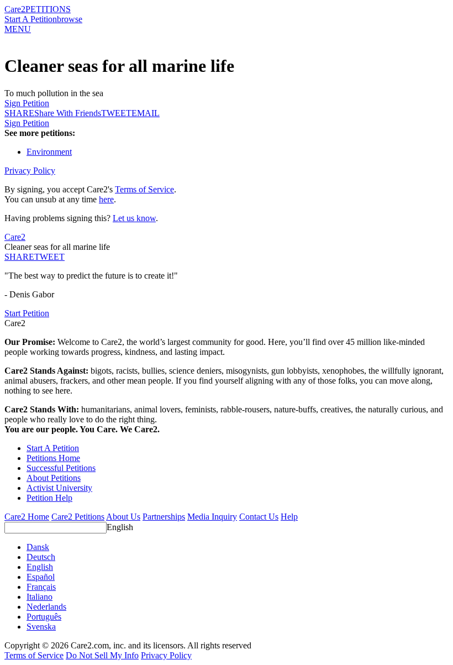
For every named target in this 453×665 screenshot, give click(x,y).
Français (41, 586)
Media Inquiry (212, 516)
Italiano (39, 596)
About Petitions (54, 478)
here (106, 199)
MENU (17, 29)
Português (44, 616)
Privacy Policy (29, 170)
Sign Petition (26, 103)
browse (69, 19)
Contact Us (258, 516)
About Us (123, 516)
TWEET (116, 113)
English (120, 527)
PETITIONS (48, 9)
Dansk (38, 547)
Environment (49, 151)
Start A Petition (30, 19)
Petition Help (49, 497)
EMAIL (145, 113)
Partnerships (164, 516)
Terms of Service (144, 189)
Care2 (14, 9)
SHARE (19, 256)
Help (289, 516)
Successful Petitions (61, 468)
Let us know (134, 218)
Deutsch (41, 557)
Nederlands (46, 606)
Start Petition (26, 313)
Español (41, 577)
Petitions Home (53, 458)
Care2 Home (26, 516)
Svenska (41, 626)
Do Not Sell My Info (102, 655)
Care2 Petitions (77, 516)
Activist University (59, 488)
